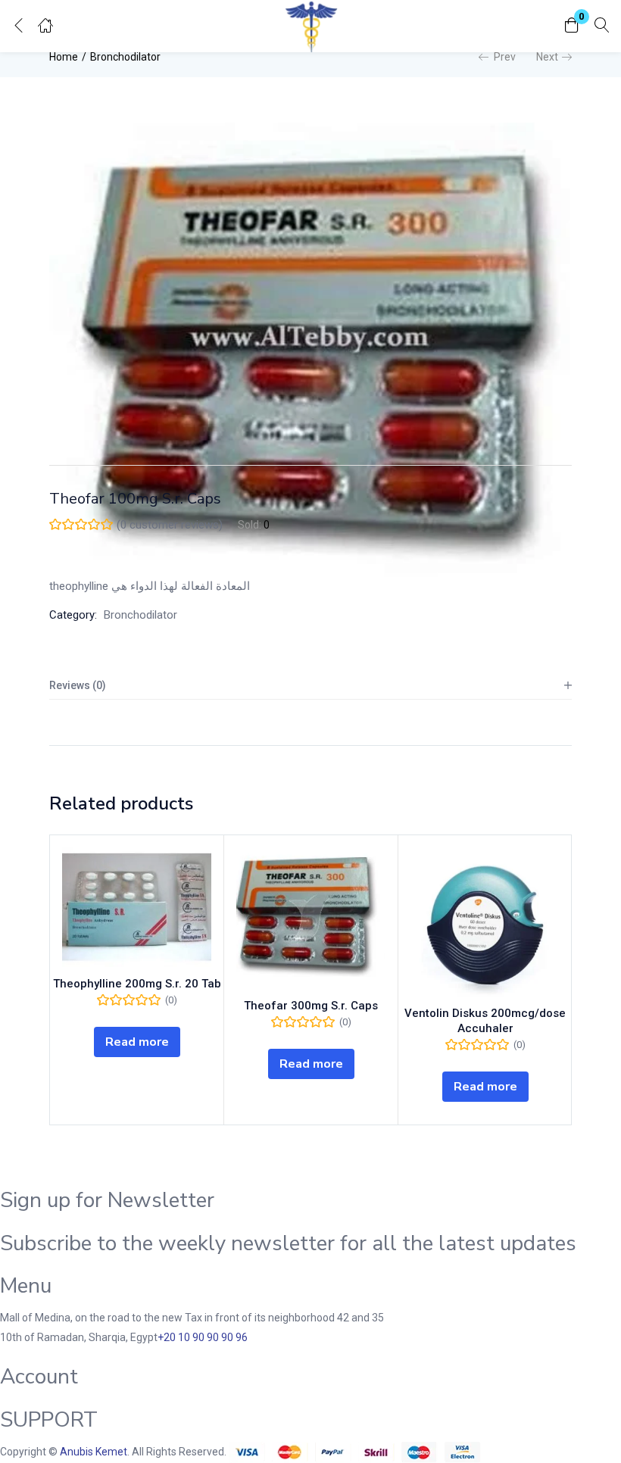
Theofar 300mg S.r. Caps (311, 1005)
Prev (505, 57)
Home (63, 57)
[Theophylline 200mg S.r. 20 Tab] (136, 907)
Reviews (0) (77, 685)
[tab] (310, 686)
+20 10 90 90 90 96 (203, 1337)
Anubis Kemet (93, 1452)
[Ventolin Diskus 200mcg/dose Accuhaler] (485, 922)
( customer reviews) (170, 525)
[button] (571, 26)
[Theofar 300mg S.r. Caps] (310, 918)
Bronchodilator (125, 57)
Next (547, 57)
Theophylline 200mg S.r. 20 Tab (137, 983)
